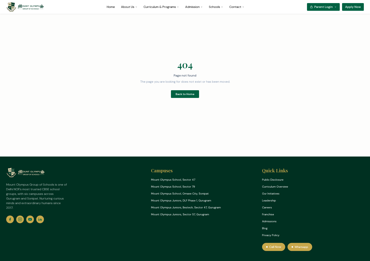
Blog (264, 228)
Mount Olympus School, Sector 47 (173, 179)
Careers (267, 207)
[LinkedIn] (40, 219)
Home (111, 7)
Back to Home (185, 94)
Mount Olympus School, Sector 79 (173, 186)
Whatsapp (301, 247)
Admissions (269, 221)
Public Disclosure (272, 179)
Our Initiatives (270, 193)
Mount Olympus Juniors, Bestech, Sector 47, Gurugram (186, 207)
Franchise (268, 214)
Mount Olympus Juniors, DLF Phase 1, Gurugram (181, 200)
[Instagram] (20, 219)
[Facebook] (10, 219)
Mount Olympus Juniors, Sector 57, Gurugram (180, 214)
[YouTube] (30, 219)
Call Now (275, 247)
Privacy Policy (270, 235)
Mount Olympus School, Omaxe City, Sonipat (180, 193)
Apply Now (353, 7)
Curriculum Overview (275, 186)
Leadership (269, 200)
